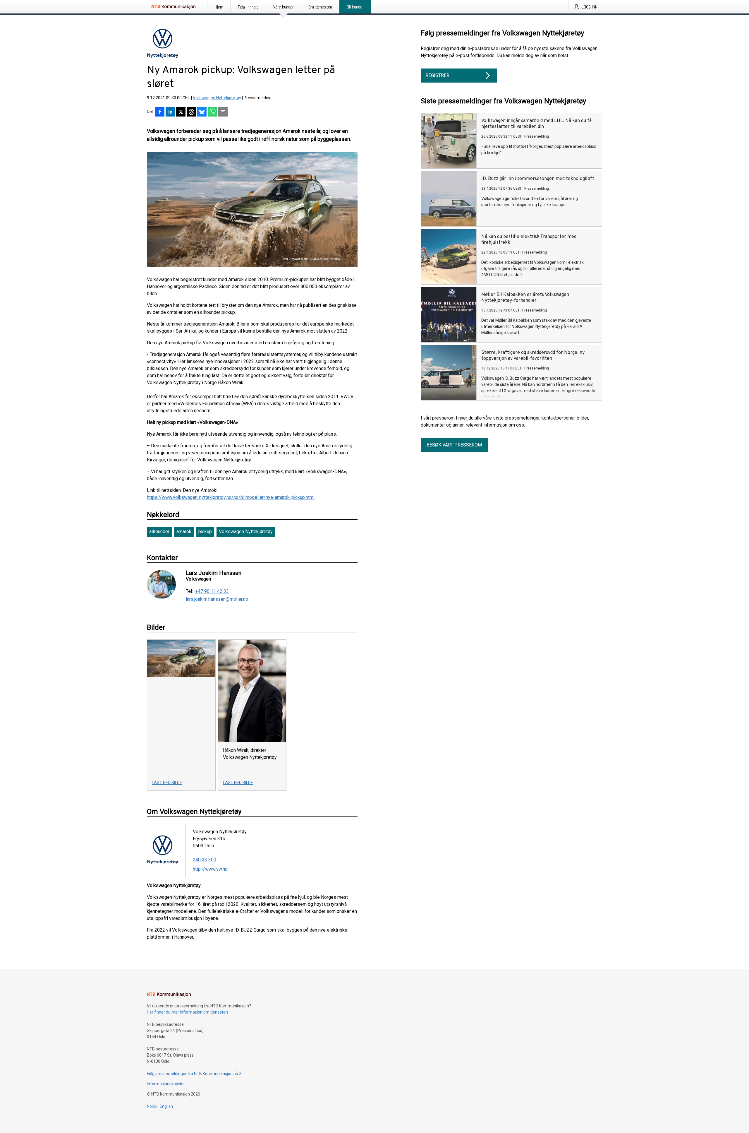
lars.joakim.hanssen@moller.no (217, 599)
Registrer (437, 75)
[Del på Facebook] (159, 112)
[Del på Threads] (191, 112)
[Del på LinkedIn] (170, 112)
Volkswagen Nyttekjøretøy (217, 97)
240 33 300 (204, 859)
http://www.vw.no (210, 869)
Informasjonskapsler (166, 1083)
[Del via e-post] (223, 112)
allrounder (159, 531)
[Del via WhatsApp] (212, 112)
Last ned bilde (167, 782)
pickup (205, 531)
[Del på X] (180, 112)
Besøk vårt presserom (454, 445)
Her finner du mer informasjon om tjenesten (187, 1012)
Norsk (152, 1106)
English (166, 1106)
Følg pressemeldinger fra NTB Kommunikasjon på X (194, 1073)
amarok (183, 531)
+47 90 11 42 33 (212, 591)
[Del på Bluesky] (202, 112)
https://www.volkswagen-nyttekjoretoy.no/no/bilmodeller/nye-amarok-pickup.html (231, 497)
